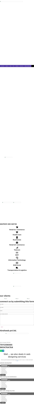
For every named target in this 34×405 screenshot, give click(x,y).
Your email (1, 307)
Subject (1, 310)
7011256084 (6, 345)
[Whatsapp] (1, 351)
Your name (1, 304)
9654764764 (6, 347)
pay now (3, 402)
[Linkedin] (3, 351)
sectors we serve (8, 224)
